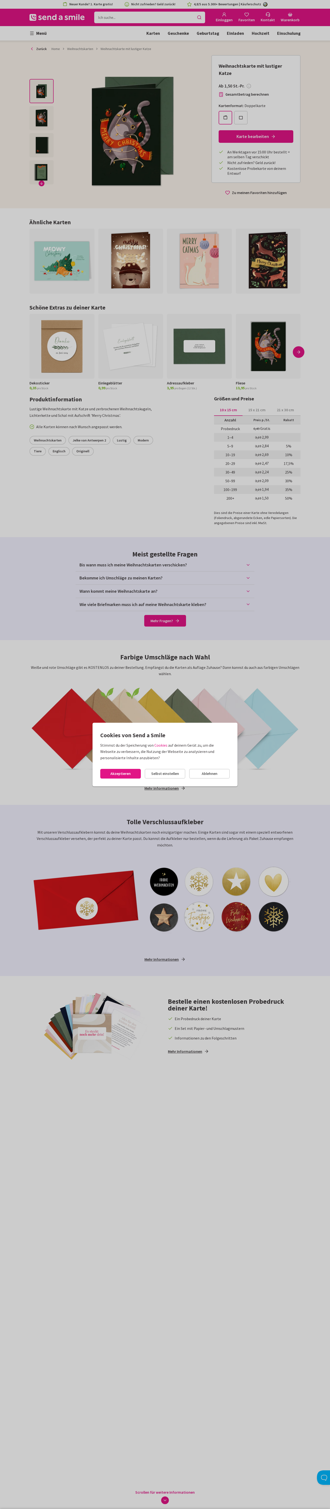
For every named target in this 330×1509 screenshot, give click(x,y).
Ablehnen (209, 773)
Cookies (160, 745)
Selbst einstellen (165, 773)
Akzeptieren (120, 773)
